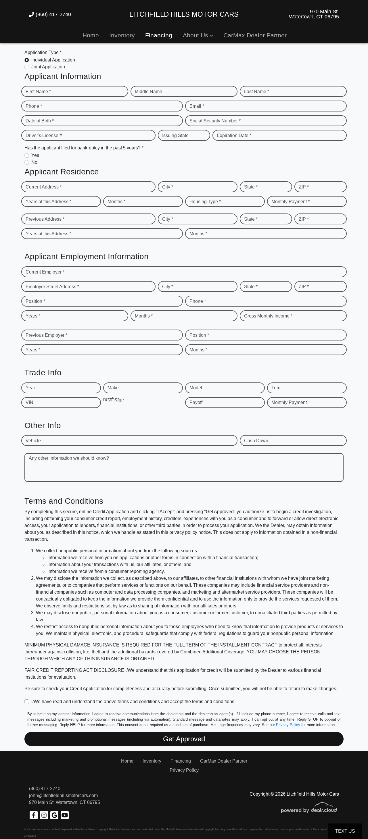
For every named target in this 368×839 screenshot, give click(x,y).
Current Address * (44, 186)
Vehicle (33, 440)
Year (30, 387)
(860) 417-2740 (52, 14)
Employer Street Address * (52, 286)
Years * (33, 315)
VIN (29, 402)
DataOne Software (120, 829)
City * (167, 186)
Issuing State (175, 135)
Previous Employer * (46, 335)
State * (251, 186)
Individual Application (53, 59)
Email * (196, 106)
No (34, 162)
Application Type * (43, 52)
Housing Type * (205, 201)
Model (195, 387)
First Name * (38, 91)
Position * (35, 301)
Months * (116, 201)
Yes (35, 155)
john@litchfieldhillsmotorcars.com (63, 795)
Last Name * (256, 91)
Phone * (34, 106)
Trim (275, 387)
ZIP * (304, 186)
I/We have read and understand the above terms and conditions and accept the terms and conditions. (133, 701)
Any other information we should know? (69, 458)
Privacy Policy (288, 725)
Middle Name (148, 91)
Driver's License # (44, 135)
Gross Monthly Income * (268, 315)
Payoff (195, 402)
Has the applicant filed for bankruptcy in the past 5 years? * (83, 147)
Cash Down (256, 440)
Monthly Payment (289, 402)
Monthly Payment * (290, 201)
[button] (198, 35)
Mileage (116, 399)
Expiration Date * (234, 135)
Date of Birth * (40, 120)
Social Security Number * (215, 120)
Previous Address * (45, 219)
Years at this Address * (48, 201)
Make (113, 387)
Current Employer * (45, 272)
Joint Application (48, 66)
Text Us (345, 831)
